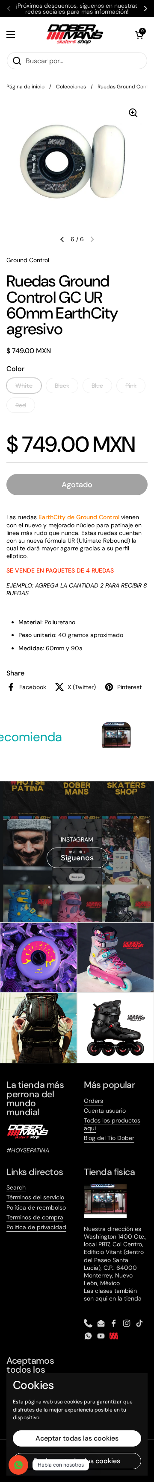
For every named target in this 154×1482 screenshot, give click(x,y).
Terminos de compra (34, 1217)
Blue (97, 385)
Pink (130, 385)
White (24, 385)
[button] (139, 34)
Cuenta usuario (105, 1110)
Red (20, 405)
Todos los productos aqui (112, 1124)
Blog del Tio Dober (109, 1138)
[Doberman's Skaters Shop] (74, 34)
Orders (93, 1101)
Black (62, 385)
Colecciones (71, 86)
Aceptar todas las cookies (77, 1438)
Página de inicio (25, 86)
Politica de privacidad (36, 1227)
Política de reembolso (36, 1207)
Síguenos (77, 858)
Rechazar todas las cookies (77, 1460)
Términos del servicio (35, 1197)
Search (16, 1187)
